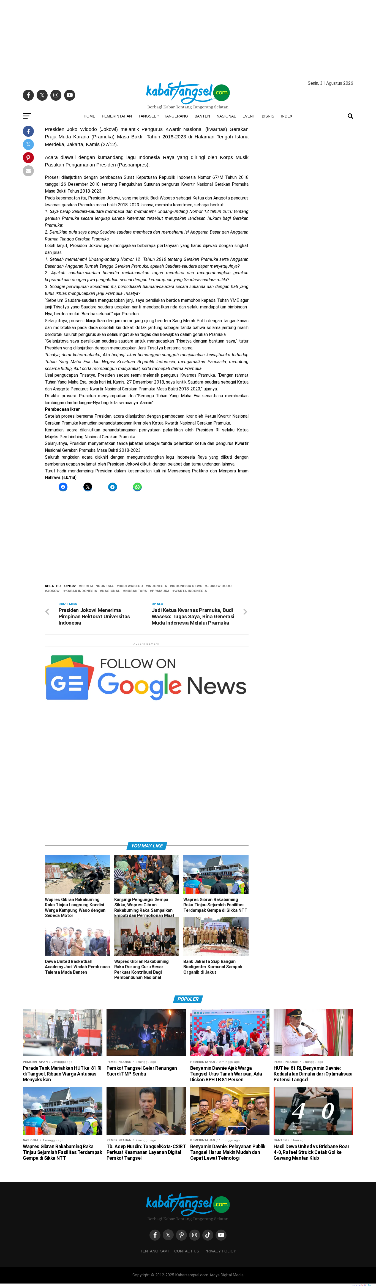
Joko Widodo (219, 586)
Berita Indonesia (97, 586)
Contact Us (186, 1251)
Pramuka (161, 591)
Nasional (226, 116)
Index (286, 116)
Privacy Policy (220, 1251)
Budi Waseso (131, 586)
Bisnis (268, 116)
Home (89, 116)
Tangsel (147, 116)
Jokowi (54, 591)
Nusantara (136, 591)
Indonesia (157, 586)
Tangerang (176, 116)
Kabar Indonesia (81, 591)
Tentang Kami (154, 1251)
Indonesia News (187, 586)
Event (249, 116)
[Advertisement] (188, 38)
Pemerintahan (117, 116)
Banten (202, 116)
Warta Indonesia (191, 591)
